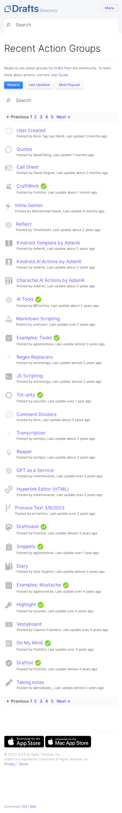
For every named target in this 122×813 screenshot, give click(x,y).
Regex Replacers (35, 357)
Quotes (24, 149)
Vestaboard (29, 624)
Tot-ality (26, 395)
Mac (33, 806)
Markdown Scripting (38, 318)
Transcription (31, 433)
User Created (31, 130)
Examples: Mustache (39, 585)
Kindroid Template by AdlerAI (48, 243)
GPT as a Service (35, 470)
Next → (63, 116)
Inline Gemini (29, 205)
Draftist (25, 663)
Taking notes (30, 682)
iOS (24, 806)
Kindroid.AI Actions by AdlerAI (49, 261)
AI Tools (25, 299)
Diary (22, 566)
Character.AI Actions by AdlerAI (50, 280)
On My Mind (30, 643)
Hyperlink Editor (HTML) (43, 489)
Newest (13, 85)
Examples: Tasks (34, 337)
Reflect (24, 224)
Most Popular (69, 85)
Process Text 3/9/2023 (40, 508)
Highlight (26, 604)
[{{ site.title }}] (61, 9)
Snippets (26, 546)
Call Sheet (28, 167)
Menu (109, 8)
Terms (23, 764)
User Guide (59, 75)
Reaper (24, 451)
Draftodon (28, 526)
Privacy (9, 764)
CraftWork (28, 186)
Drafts (58, 68)
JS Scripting (30, 376)
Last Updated (39, 85)
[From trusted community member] (43, 186)
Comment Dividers (37, 414)
